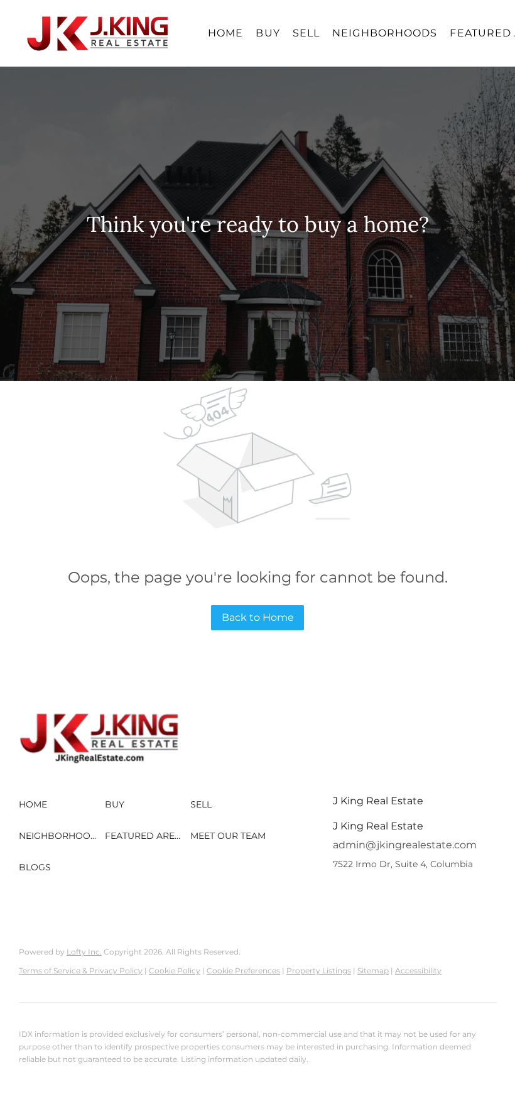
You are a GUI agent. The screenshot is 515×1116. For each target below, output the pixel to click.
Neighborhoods (384, 33)
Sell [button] (306, 33)
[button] (98, 33)
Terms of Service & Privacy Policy (81, 970)
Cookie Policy (174, 970)
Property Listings (318, 970)
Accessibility (418, 970)
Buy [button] (267, 33)
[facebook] (342, 892)
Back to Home (258, 617)
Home (225, 33)
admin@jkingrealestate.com (405, 845)
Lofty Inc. (84, 951)
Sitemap (373, 970)
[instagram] (367, 892)
